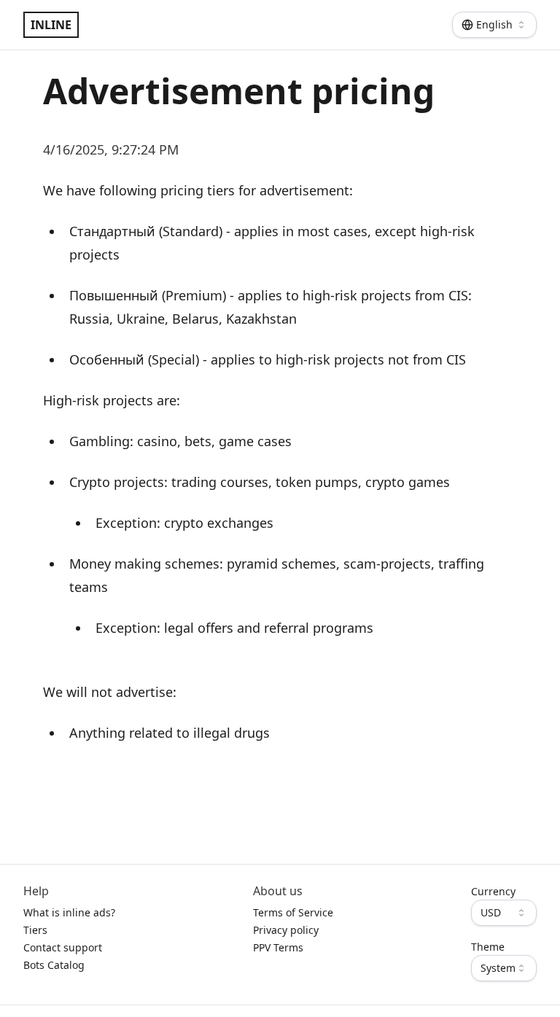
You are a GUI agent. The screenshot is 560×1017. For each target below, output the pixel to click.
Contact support (62, 947)
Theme (488, 947)
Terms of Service (293, 912)
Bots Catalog (54, 965)
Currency (493, 891)
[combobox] (494, 25)
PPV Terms (278, 947)
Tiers (35, 930)
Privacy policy (286, 930)
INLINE (51, 25)
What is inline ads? (69, 912)
